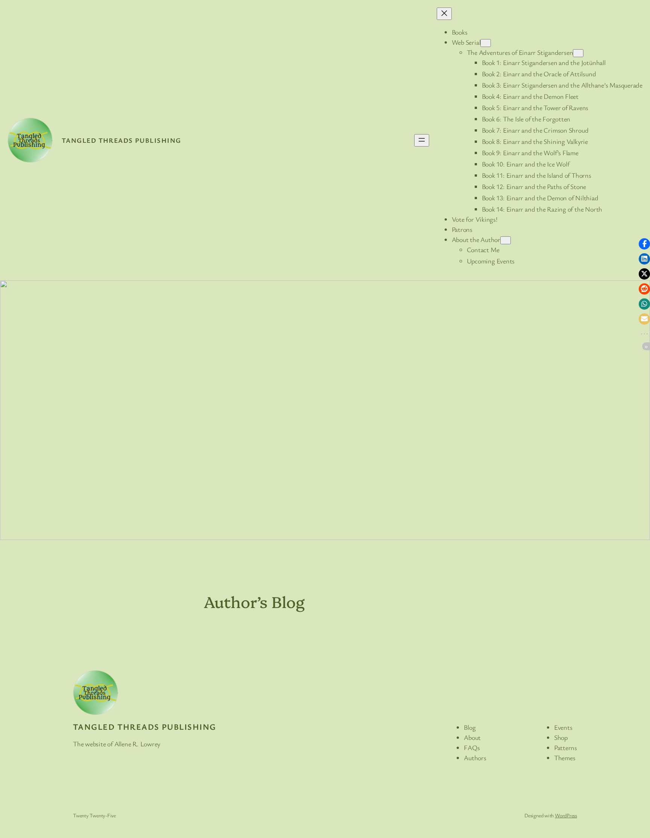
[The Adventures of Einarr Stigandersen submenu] (578, 53)
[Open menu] (421, 140)
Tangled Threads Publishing (121, 140)
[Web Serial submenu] (485, 43)
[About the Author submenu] (505, 240)
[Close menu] (444, 14)
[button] (644, 244)
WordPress (566, 815)
